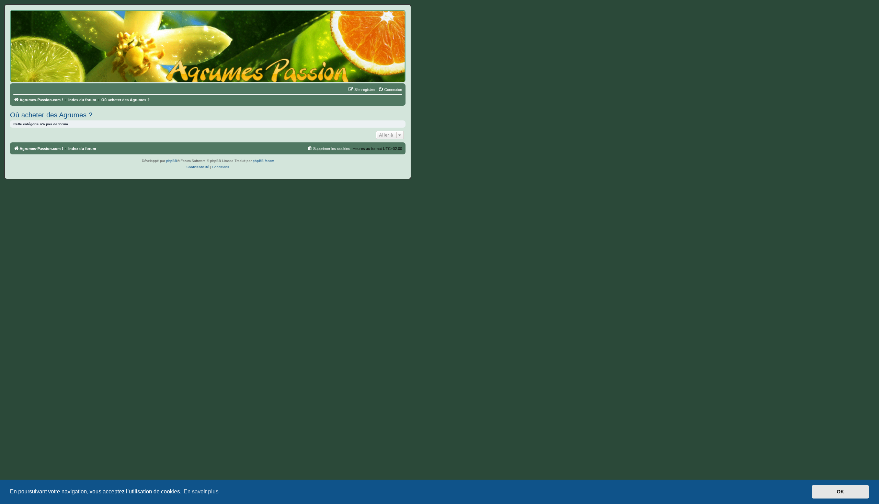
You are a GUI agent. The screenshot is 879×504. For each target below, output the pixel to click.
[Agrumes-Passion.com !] (41, 23)
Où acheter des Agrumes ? (51, 115)
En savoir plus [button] (201, 491)
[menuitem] (390, 89)
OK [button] (840, 491)
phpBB (171, 161)
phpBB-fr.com (263, 161)
